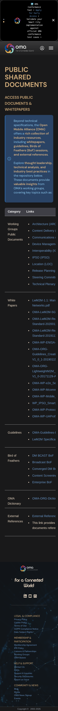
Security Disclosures (23, 676)
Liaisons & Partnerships (25, 651)
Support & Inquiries (23, 673)
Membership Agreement (25, 645)
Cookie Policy (20, 622)
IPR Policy (19, 648)
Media (17, 692)
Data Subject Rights (23, 632)
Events (17, 698)
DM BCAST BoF (43, 455)
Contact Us (19, 667)
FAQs (16, 670)
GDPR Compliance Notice (26, 629)
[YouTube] (30, 597)
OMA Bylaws (20, 657)
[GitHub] (35, 597)
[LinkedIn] (25, 597)
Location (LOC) (42, 264)
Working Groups (21, 654)
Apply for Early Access (35, 13)
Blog (16, 689)
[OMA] (19, 48)
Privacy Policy (20, 619)
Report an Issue (21, 679)
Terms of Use (20, 625)
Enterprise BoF (42, 482)
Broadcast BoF (42, 462)
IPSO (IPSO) (41, 257)
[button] (42, 48)
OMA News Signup (23, 695)
